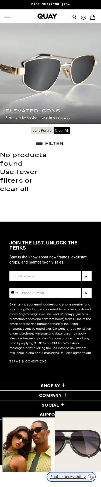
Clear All (62, 131)
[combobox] (14, 292)
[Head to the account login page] (83, 17)
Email (15, 267)
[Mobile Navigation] (7, 16)
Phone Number (24, 283)
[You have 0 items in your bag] (93, 17)
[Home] (47, 16)
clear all (14, 189)
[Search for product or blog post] (74, 17)
